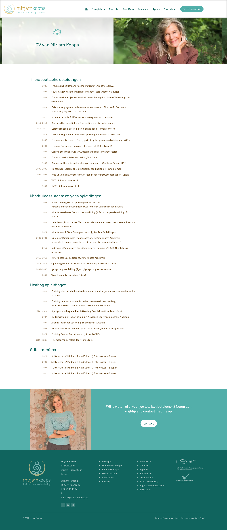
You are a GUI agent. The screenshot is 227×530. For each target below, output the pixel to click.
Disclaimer (145, 489)
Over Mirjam (128, 9)
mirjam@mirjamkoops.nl (74, 497)
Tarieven (144, 465)
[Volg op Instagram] (73, 505)
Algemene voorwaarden (152, 485)
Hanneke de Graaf (197, 518)
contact (149, 423)
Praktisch (168, 9)
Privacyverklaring (149, 481)
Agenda (156, 9)
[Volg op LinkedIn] (68, 505)
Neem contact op (192, 8)
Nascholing (114, 9)
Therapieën (97, 9)
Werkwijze (145, 461)
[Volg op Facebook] (63, 505)
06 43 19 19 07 (70, 489)
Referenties (143, 9)
